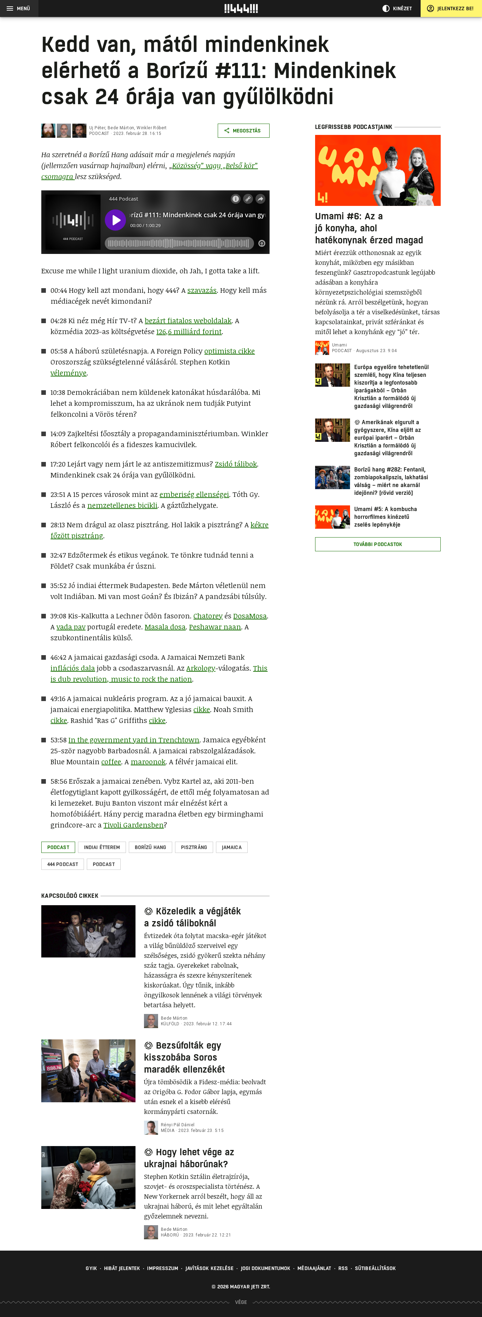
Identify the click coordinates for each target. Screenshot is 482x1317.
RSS (343, 1268)
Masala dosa (165, 626)
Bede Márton (121, 127)
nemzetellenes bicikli (122, 505)
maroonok (148, 761)
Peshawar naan (215, 626)
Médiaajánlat (314, 1268)
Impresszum (162, 1268)
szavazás (202, 290)
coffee (111, 761)
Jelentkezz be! (456, 8)
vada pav (70, 626)
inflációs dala (72, 668)
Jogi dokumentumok (266, 1268)
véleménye (68, 373)
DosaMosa (250, 616)
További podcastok (378, 544)
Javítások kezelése (210, 1268)
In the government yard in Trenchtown (133, 739)
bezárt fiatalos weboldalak (188, 320)
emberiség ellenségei (194, 494)
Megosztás (247, 131)
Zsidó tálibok (236, 464)
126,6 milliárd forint (189, 331)
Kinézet (402, 8)
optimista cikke (229, 351)
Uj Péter (97, 127)
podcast (99, 133)
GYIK (91, 1268)
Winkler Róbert (152, 127)
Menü (23, 8)
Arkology (200, 668)
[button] (58, 847)
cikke (201, 709)
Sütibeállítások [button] (375, 1268)
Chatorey (208, 616)
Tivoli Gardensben (133, 825)
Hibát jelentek (122, 1268)
